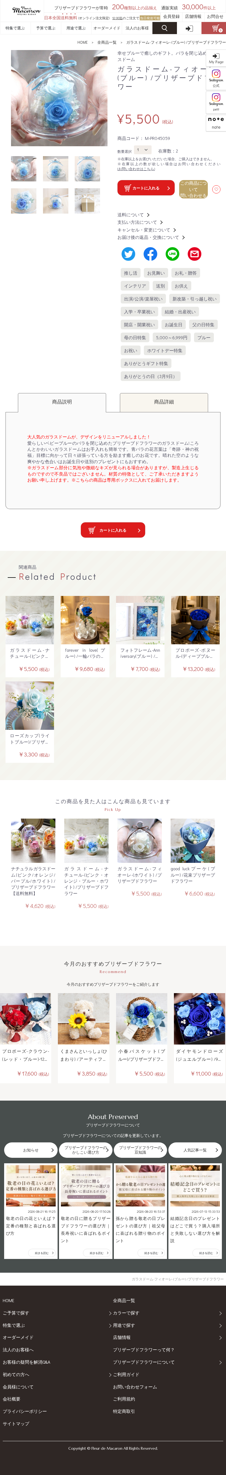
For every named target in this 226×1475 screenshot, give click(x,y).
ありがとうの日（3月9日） (150, 376)
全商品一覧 (107, 42)
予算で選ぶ (45, 28)
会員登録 (171, 16)
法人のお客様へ (18, 1349)
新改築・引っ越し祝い (195, 299)
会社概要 (11, 1399)
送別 (160, 286)
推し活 (130, 273)
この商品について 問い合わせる (193, 189)
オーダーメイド (106, 28)
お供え (181, 286)
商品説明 (62, 401)
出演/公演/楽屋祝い (143, 299)
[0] (213, 28)
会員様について (18, 1387)
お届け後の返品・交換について (148, 237)
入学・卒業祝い (139, 311)
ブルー (204, 337)
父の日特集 (203, 324)
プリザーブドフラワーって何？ (144, 1349)
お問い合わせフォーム (135, 1387)
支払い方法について (137, 222)
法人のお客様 (137, 28)
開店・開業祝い (139, 324)
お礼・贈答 (186, 273)
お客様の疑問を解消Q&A (26, 1362)
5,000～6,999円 (171, 337)
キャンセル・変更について (143, 230)
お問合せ (215, 16)
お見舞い (156, 273)
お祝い (130, 350)
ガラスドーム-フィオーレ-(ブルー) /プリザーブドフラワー (176, 42)
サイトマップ (16, 1423)
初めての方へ (16, 1374)
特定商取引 (124, 1411)
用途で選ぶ (76, 28)
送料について (130, 214)
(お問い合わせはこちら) (136, 168)
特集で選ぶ (15, 28)
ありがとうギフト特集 (146, 363)
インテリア (135, 286)
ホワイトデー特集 (164, 350)
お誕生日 (173, 324)
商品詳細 (164, 401)
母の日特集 (135, 337)
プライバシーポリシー (25, 1411)
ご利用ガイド (126, 1374)
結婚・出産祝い (180, 311)
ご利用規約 (124, 1399)
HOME (82, 42)
